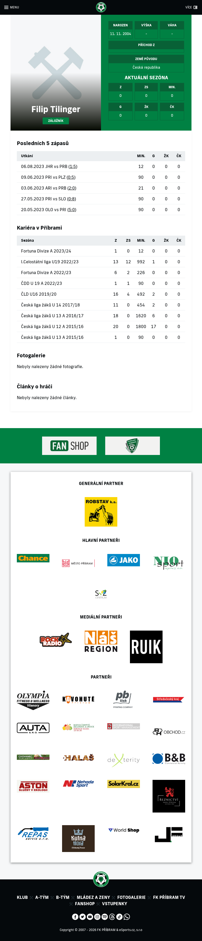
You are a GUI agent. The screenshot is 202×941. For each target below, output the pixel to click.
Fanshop (85, 903)
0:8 (71, 198)
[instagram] (97, 916)
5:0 (72, 209)
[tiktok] (119, 916)
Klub (22, 897)
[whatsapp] (127, 916)
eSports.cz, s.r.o (130, 930)
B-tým (62, 897)
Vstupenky (114, 903)
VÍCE (188, 7)
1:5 (73, 166)
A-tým (42, 897)
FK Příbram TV (169, 897)
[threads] (112, 916)
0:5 (71, 177)
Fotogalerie (131, 897)
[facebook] (75, 916)
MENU (14, 7)
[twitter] (82, 916)
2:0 (72, 188)
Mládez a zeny (93, 897)
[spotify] (105, 916)
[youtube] (90, 916)
